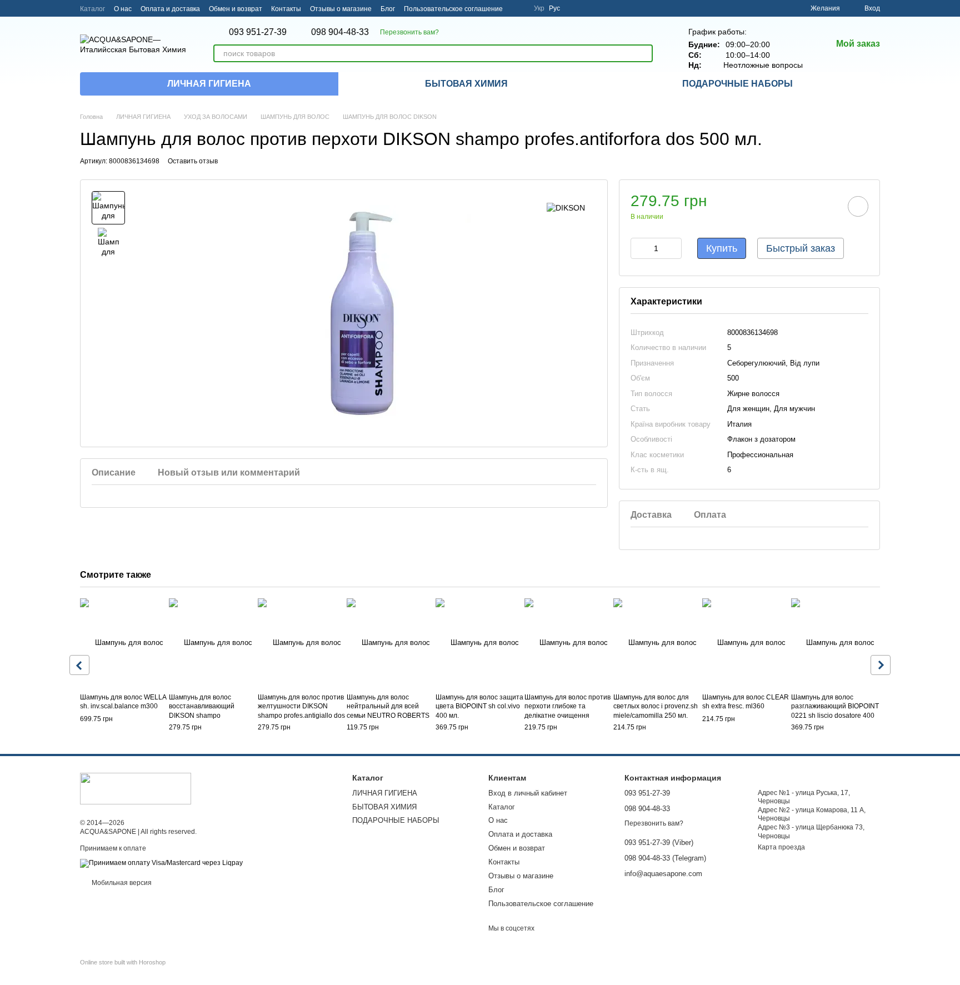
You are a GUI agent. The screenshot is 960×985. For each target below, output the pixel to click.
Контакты (286, 9)
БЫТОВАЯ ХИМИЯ (466, 83)
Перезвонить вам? (409, 32)
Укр (539, 8)
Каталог (92, 9)
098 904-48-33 (340, 32)
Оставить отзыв (193, 161)
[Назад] (79, 665)
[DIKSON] (566, 207)
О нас (123, 9)
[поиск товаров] (644, 53)
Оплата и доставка (170, 9)
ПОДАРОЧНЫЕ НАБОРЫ (737, 83)
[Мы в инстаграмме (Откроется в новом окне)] (518, 8)
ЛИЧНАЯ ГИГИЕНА (209, 83)
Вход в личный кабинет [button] (527, 793)
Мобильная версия (121, 883)
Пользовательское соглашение (453, 9)
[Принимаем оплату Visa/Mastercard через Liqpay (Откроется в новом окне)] (161, 863)
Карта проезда (781, 847)
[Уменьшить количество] (639, 248)
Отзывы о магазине (341, 9)
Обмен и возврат (235, 9)
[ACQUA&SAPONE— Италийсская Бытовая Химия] (135, 788)
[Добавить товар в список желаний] (858, 206)
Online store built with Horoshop (123, 962)
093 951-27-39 (258, 32)
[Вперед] (881, 665)
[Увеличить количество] (673, 248)
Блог (388, 9)
